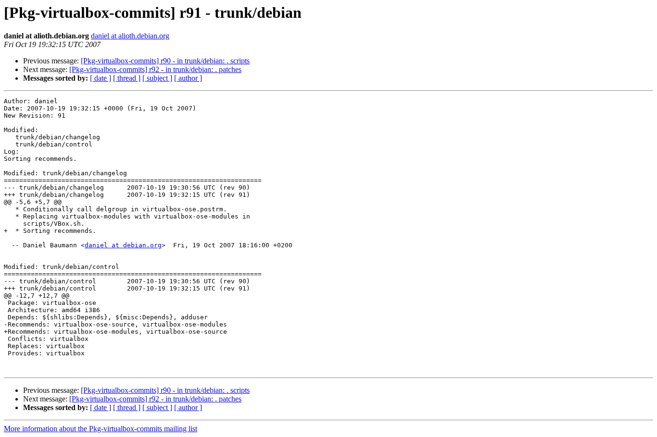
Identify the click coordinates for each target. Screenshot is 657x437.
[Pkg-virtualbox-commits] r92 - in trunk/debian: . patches (155, 69)
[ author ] (188, 78)
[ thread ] (126, 78)
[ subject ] (157, 78)
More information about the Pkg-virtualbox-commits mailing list (100, 429)
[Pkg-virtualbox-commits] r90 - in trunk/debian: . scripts (165, 61)
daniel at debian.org (123, 245)
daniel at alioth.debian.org (130, 36)
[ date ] (100, 78)
